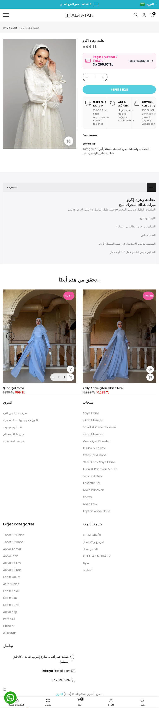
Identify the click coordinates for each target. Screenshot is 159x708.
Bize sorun (90, 135)
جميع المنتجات (120, 149)
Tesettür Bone (13, 542)
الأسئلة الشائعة (92, 535)
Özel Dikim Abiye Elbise (99, 462)
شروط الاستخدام (13, 434)
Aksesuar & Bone (95, 455)
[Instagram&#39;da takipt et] (4, 689)
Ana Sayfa (10, 28)
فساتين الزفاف (98, 153)
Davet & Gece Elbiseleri (99, 427)
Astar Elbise (11, 584)
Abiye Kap (10, 612)
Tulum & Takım (94, 448)
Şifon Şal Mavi (13, 388)
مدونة (86, 563)
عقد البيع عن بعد (13, 427)
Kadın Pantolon (93, 490)
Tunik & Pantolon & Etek (100, 469)
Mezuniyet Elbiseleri (96, 441)
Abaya (87, 497)
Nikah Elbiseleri (93, 420)
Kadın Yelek (11, 591)
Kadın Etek (90, 504)
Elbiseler (8, 626)
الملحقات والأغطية (139, 149)
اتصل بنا (87, 570)
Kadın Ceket (11, 577)
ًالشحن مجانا (90, 549)
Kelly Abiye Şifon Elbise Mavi (103, 388)
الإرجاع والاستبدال (93, 542)
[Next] (149, 336)
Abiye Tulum (12, 570)
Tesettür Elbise (13, 535)
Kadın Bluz (10, 598)
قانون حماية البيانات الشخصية (21, 420)
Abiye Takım (12, 563)
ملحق (86, 153)
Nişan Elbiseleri (93, 434)
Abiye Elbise (91, 413)
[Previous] (10, 336)
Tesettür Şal (91, 483)
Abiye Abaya (12, 549)
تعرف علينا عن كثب (15, 413)
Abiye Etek (10, 556)
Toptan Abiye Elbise (97, 511)
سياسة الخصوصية (14, 441)
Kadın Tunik (11, 605)
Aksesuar (9, 633)
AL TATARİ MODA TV (97, 556)
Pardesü (9, 619)
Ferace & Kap (92, 476)
